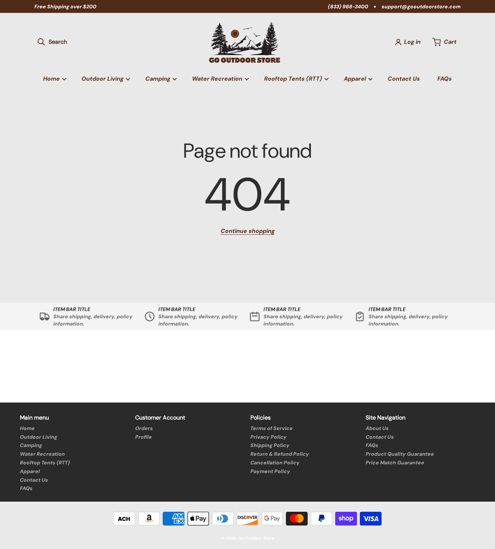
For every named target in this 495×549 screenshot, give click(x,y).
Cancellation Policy (275, 462)
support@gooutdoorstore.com (421, 6)
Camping (31, 445)
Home (27, 428)
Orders (144, 428)
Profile (143, 437)
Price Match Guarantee (395, 462)
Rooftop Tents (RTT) (45, 462)
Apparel (30, 471)
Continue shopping (248, 231)
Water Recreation (42, 454)
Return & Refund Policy (279, 454)
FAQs (26, 488)
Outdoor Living (38, 437)
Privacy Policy (268, 437)
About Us (377, 428)
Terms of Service (271, 428)
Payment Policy (270, 471)
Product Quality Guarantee (400, 454)
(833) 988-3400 (348, 6)
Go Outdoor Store (256, 538)
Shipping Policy (270, 445)
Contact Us (34, 480)
